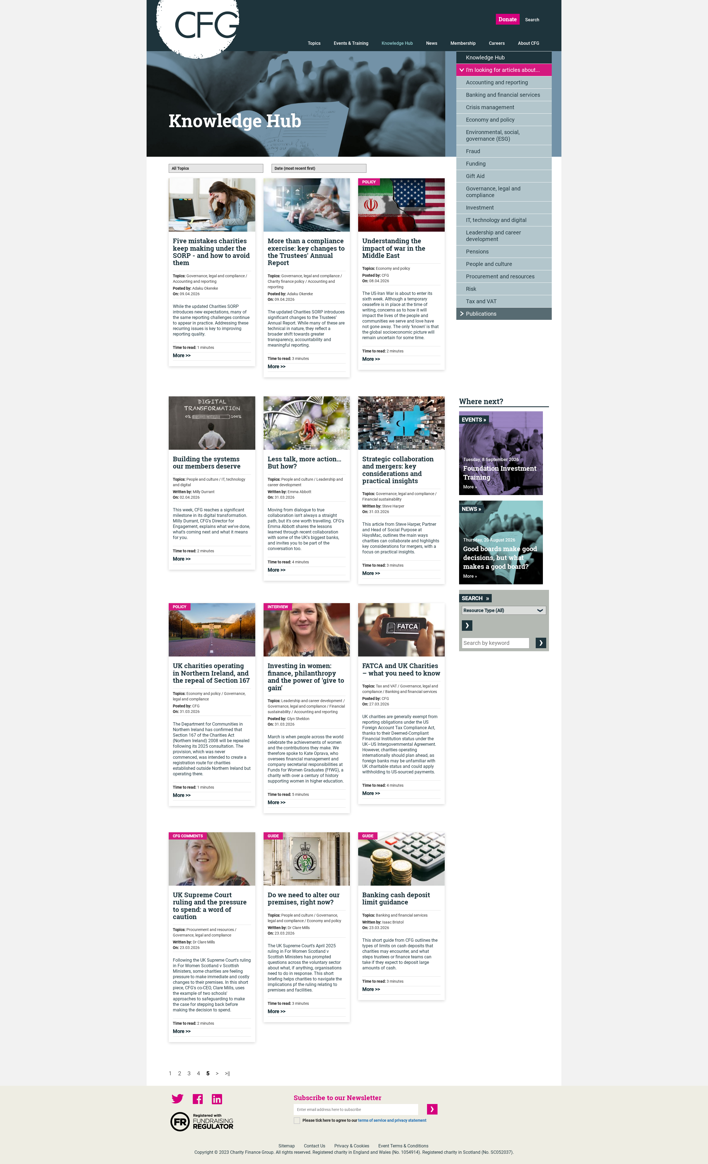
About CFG (528, 43)
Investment (480, 207)
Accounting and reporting (497, 82)
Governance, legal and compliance (493, 191)
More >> (182, 355)
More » (470, 487)
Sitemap (286, 1146)
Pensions (477, 251)
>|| (227, 1073)
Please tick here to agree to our (364, 1120)
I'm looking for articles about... (503, 70)
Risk (471, 289)
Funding (476, 163)
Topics (314, 43)
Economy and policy (490, 119)
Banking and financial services (503, 94)
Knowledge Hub (397, 43)
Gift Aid (475, 176)
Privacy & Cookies (351, 1146)
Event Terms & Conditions (403, 1146)
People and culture (489, 264)
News (431, 43)
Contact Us (314, 1146)
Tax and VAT (481, 301)
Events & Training (351, 43)
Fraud (473, 151)
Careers (497, 43)
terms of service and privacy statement (392, 1120)
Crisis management (490, 107)
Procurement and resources (500, 276)
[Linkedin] (217, 1100)
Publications (481, 313)
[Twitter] (177, 1099)
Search (532, 19)
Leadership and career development (493, 235)
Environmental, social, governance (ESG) (493, 135)
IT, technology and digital (496, 220)
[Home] (197, 30)
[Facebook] (198, 1099)
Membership (463, 43)
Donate (508, 19)
